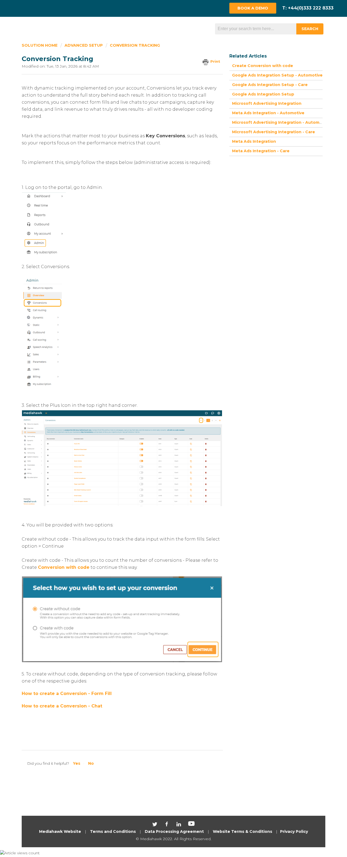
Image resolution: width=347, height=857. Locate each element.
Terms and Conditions (113, 831)
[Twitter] (155, 825)
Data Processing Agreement (174, 831)
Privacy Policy (294, 831)
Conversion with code (63, 567)
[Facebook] (167, 825)
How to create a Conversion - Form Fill (67, 693)
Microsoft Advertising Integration (266, 103)
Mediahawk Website (60, 831)
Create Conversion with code (262, 65)
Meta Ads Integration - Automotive (268, 112)
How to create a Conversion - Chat (62, 706)
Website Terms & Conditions (242, 831)
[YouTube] (191, 825)
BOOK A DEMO (252, 8)
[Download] (163, 368)
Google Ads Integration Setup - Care (270, 84)
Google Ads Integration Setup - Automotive (277, 75)
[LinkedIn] (179, 825)
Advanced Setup (84, 45)
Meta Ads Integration (254, 141)
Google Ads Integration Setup (263, 94)
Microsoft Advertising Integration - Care (273, 131)
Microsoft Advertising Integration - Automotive (281, 122)
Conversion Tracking (135, 45)
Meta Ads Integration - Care (261, 150)
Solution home (40, 45)
